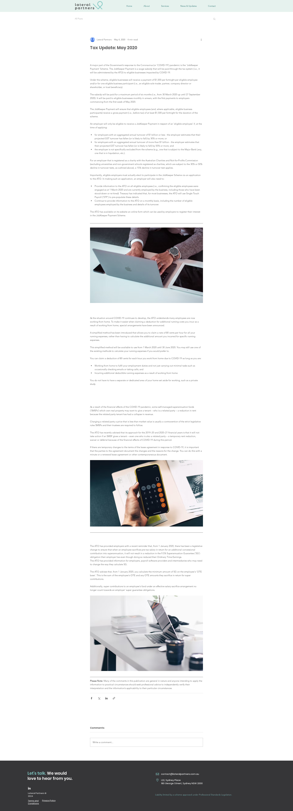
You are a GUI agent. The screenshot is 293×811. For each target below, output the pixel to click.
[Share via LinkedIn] (106, 698)
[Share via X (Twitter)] (99, 698)
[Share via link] (113, 698)
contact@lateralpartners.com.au (180, 774)
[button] (214, 19)
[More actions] (201, 39)
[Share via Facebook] (91, 698)
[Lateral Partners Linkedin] (29, 788)
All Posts (79, 18)
